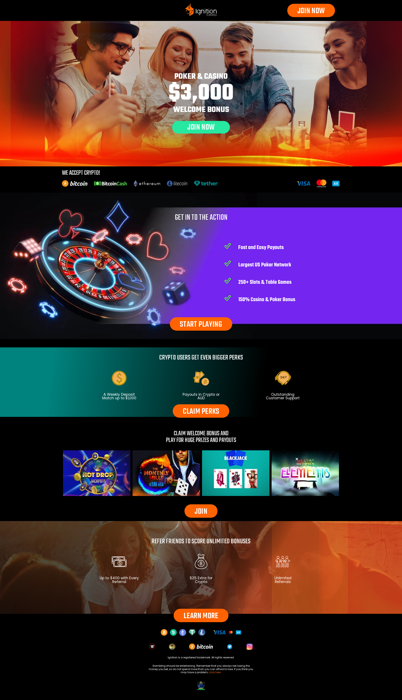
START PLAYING (201, 325)
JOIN (201, 512)
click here (215, 672)
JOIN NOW (311, 11)
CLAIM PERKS (201, 412)
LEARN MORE (201, 616)
